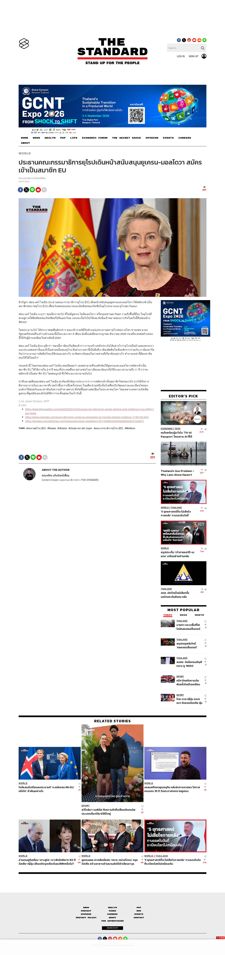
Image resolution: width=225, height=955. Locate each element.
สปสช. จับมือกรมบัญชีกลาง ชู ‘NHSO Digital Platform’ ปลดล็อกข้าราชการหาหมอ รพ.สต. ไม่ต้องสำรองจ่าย (189, 663)
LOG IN (181, 56)
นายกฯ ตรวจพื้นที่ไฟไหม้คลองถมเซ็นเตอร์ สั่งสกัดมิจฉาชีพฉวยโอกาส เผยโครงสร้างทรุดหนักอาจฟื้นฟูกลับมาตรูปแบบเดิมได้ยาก (188, 626)
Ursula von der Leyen (81, 428)
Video (112, 911)
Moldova (130, 428)
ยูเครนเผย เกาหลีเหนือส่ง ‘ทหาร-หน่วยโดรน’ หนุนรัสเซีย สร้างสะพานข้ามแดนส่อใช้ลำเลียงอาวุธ (110, 861)
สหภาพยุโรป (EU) (37, 428)
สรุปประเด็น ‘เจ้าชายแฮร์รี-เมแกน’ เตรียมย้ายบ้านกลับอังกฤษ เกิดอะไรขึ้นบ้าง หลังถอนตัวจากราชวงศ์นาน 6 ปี (177, 554)
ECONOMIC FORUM (94, 138)
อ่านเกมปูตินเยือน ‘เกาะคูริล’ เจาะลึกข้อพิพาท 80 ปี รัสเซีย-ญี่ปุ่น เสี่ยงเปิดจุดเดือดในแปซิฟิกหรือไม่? (47, 861)
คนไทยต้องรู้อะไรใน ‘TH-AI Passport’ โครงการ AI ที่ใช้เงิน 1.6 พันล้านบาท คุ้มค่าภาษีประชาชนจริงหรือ (177, 434)
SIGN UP (193, 56)
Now (139, 911)
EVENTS (168, 138)
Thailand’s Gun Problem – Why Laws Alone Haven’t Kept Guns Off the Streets (177, 472)
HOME (24, 138)
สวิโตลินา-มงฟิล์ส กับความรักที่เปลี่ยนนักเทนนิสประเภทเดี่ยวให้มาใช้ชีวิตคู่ (108, 811)
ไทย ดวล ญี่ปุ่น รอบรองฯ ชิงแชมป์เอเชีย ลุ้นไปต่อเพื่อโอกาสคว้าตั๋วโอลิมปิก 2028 (189, 700)
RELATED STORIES (112, 721)
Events (138, 914)
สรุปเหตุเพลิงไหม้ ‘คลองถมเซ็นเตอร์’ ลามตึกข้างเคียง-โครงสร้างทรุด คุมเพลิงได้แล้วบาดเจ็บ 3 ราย (188, 645)
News (86, 907)
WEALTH (50, 138)
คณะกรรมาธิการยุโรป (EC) (109, 428)
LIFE (73, 138)
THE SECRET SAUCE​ (126, 138)
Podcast (86, 911)
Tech (177, 428)
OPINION (152, 138)
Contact (139, 917)
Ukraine (63, 428)
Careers (112, 914)
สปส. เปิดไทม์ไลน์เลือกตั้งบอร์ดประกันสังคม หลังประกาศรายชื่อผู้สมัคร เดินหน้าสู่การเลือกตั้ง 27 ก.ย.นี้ (176, 594)
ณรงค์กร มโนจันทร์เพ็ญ (34, 178)
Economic (167, 428)
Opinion (86, 914)
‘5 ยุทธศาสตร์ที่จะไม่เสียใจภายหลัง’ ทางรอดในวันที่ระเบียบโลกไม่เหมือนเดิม (176, 513)
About (112, 917)
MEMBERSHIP (112, 928)
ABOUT (25, 143)
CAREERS (184, 138)
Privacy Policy (86, 917)
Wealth (112, 907)
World (25, 153)
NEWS (36, 138)
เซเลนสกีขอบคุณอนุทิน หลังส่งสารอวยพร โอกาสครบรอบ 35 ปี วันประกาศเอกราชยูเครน (172, 789)
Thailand (176, 507)
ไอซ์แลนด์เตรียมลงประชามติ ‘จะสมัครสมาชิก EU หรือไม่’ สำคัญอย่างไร (46, 789)
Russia (52, 428)
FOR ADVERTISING (112, 921)
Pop (139, 907)
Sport (180, 676)
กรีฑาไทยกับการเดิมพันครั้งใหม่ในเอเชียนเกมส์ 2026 (188, 682)
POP (63, 138)
